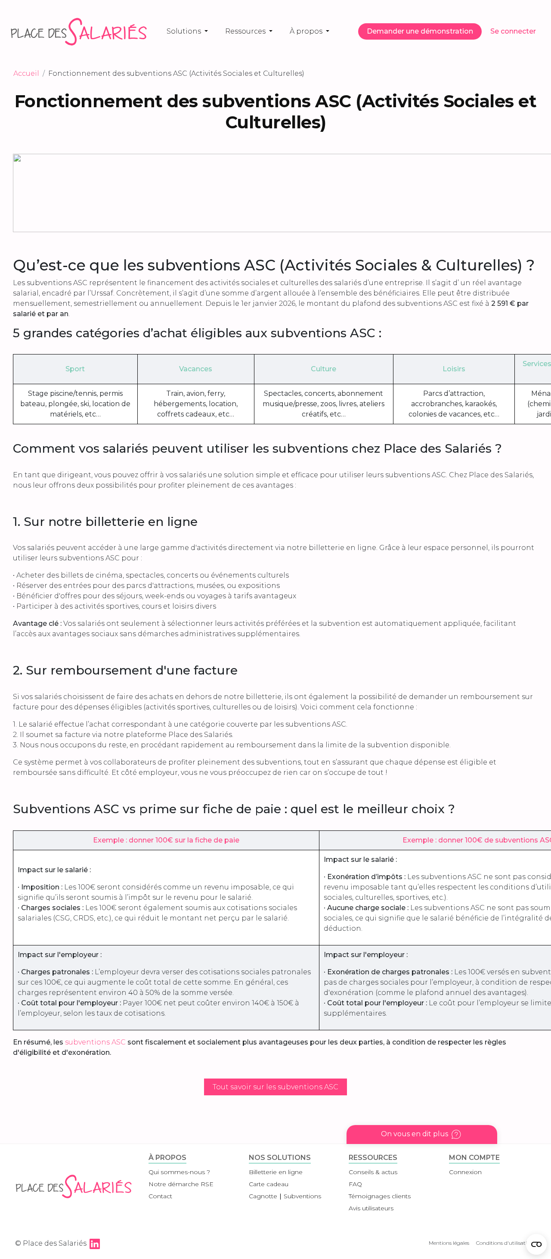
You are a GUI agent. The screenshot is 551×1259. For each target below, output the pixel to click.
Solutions (185, 31)
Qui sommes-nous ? (179, 1172)
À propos (307, 31)
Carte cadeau (268, 1184)
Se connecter (513, 31)
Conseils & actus (373, 1172)
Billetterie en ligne (276, 1172)
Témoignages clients (380, 1196)
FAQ (355, 1184)
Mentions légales (449, 1243)
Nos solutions (280, 1157)
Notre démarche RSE (181, 1184)
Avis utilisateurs (371, 1208)
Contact (160, 1196)
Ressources (246, 31)
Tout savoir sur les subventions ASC (275, 1087)
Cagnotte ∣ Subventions (285, 1196)
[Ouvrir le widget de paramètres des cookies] (536, 1244)
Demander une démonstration (420, 31)
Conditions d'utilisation (504, 1243)
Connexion (465, 1172)
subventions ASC (95, 1042)
